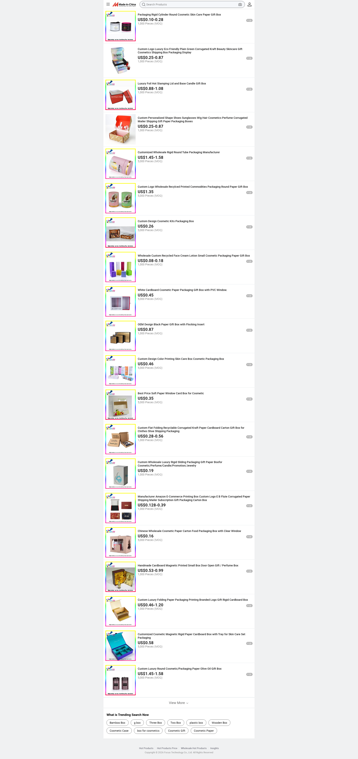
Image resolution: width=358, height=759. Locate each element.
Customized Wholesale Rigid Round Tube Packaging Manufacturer (179, 152)
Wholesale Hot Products (194, 748)
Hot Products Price (167, 748)
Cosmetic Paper (204, 731)
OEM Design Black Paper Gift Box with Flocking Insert (171, 324)
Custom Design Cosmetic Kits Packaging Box (166, 221)
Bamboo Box (117, 723)
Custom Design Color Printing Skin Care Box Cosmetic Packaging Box (181, 359)
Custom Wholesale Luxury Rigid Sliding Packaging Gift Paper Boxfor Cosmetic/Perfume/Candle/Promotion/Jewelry (180, 463)
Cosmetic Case (119, 731)
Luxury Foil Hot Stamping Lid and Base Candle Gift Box (172, 83)
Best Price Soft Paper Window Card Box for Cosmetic (171, 393)
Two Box (175, 723)
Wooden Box (219, 723)
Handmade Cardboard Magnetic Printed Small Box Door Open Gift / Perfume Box (188, 565)
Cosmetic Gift (176, 731)
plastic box (196, 723)
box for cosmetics (148, 731)
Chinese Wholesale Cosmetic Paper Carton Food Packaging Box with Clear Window (189, 531)
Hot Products (146, 748)
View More (177, 702)
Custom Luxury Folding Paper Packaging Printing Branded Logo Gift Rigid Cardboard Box (193, 600)
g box (137, 723)
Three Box (155, 723)
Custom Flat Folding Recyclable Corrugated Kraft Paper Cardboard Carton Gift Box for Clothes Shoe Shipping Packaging (191, 429)
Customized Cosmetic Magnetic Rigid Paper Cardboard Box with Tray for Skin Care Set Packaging (191, 635)
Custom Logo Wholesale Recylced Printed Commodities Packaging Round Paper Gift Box (193, 187)
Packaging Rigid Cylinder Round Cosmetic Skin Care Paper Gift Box (179, 14)
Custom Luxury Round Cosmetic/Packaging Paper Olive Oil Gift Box (180, 668)
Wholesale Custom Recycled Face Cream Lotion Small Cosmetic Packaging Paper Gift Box (194, 255)
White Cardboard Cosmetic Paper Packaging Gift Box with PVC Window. (182, 290)
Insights (214, 748)
